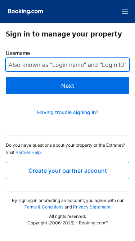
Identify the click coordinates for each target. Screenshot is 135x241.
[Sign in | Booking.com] (25, 11)
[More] (125, 11)
